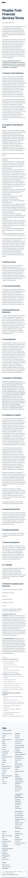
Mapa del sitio (5, 854)
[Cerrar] (25, 871)
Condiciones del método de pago (11, 685)
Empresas (17, 735)
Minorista (17, 790)
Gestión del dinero (19, 758)
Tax (3, 779)
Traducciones (5, 691)
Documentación (19, 813)
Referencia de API (19, 815)
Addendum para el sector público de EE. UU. (13, 716)
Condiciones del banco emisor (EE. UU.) (12, 683)
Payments (4, 770)
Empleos (17, 837)
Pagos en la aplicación (20, 754)
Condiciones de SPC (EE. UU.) (10, 679)
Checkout (4, 745)
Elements (4, 755)
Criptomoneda (5, 751)
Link (3, 764)
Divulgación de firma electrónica (10, 672)
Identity (4, 758)
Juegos (16, 769)
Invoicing (4, 760)
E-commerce (18, 743)
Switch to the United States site (10, 874)
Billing (3, 741)
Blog (3, 837)
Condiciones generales (8, 663)
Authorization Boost (7, 739)
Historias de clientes (7, 835)
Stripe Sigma (5, 777)
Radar (3, 774)
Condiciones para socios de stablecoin (12, 687)
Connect (4, 749)
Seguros (17, 774)
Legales (4, 657)
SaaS (16, 762)
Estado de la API (19, 817)
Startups (17, 737)
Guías (3, 833)
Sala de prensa (18, 839)
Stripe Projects (18, 824)
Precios (4, 735)
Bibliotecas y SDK (19, 823)
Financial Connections (7, 756)
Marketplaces (18, 756)
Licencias (4, 852)
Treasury (4, 783)
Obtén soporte (5, 864)
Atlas (3, 737)
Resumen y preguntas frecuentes (11, 661)
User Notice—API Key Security (10, 700)
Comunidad (5, 839)
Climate (4, 747)
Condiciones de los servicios (10, 665)
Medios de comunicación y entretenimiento (19, 778)
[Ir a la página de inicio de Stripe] (3, 728)
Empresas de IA (18, 763)
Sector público (18, 789)
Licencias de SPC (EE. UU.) (9, 681)
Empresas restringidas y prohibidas (11, 670)
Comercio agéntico (19, 739)
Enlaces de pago (6, 768)
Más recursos (5, 859)
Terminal (4, 781)
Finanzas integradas (20, 745)
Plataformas (18, 760)
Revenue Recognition (7, 775)
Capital (3, 743)
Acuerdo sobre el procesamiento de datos (12, 689)
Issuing (3, 762)
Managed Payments (7, 766)
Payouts (4, 772)
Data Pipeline (5, 753)
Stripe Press (18, 841)
